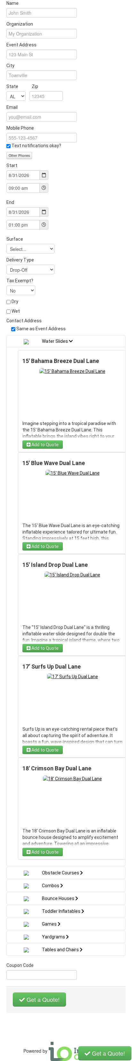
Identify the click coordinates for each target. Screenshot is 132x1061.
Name (12, 3)
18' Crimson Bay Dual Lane (56, 768)
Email (12, 107)
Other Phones (19, 155)
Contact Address (24, 320)
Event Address (21, 44)
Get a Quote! (42, 999)
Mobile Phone (20, 128)
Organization (19, 24)
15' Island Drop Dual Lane (55, 565)
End (10, 202)
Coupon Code (20, 965)
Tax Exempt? (19, 280)
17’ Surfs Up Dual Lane (51, 666)
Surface (14, 239)
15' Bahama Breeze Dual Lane (60, 361)
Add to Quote (44, 444)
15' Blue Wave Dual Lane (53, 463)
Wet (16, 311)
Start (11, 165)
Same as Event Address (41, 328)
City (10, 65)
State (22, 86)
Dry (15, 301)
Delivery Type (20, 259)
